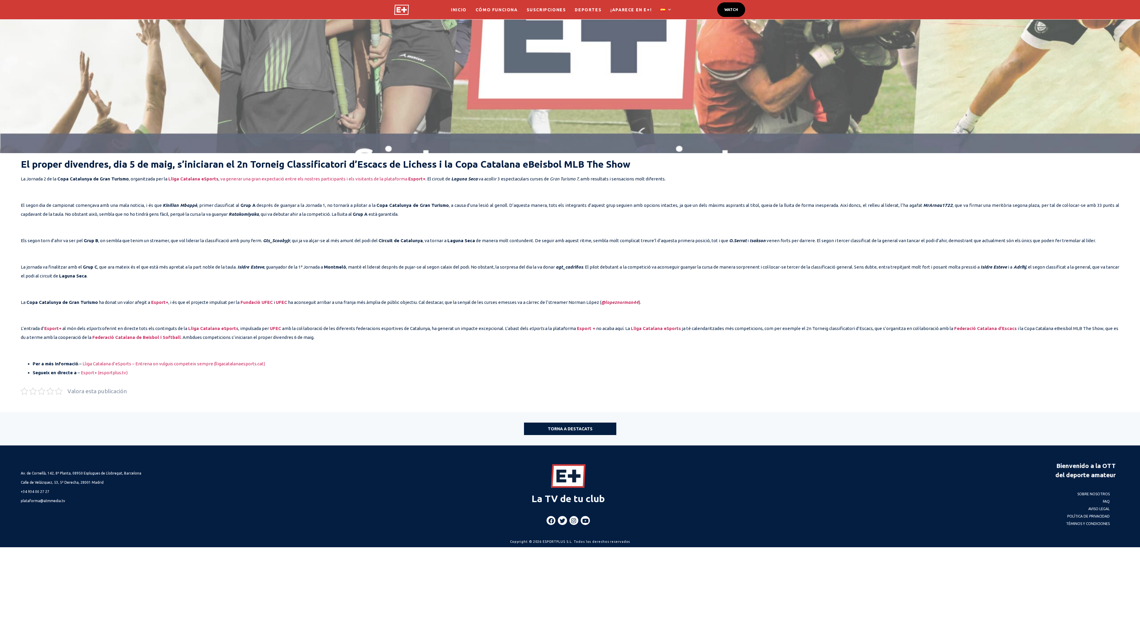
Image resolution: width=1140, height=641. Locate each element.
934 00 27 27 (35, 492)
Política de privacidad (1088, 516)
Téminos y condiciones (1088, 524)
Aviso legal (1099, 509)
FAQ (1106, 501)
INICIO (459, 9)
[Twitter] (562, 520)
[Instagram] (573, 520)
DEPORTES (588, 9)
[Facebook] (551, 520)
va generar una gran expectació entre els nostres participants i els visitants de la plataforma (314, 178)
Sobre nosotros (1093, 494)
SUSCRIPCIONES (546, 9)
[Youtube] (585, 520)
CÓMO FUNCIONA (497, 9)
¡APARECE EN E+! (631, 9)
